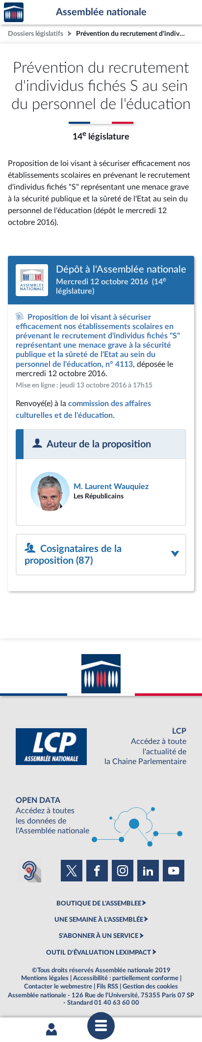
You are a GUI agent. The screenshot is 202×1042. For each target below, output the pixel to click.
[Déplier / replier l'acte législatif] (101, 555)
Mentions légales (45, 978)
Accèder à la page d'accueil (14, 12)
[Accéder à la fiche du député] (101, 491)
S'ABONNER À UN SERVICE (98, 936)
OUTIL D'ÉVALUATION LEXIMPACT (98, 953)
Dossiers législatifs (35, 33)
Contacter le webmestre (58, 986)
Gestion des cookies (150, 986)
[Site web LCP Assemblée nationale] (101, 746)
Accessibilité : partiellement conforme (125, 978)
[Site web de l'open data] (101, 816)
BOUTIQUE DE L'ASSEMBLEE (98, 903)
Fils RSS (107, 986)
